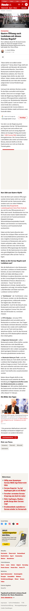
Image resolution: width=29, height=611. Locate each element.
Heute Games (5, 567)
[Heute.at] (5, 5)
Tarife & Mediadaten (14, 603)
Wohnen (18, 576)
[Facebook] (2, 524)
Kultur (13, 565)
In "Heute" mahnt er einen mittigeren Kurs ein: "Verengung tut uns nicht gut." (14, 420)
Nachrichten (5, 556)
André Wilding (11, 50)
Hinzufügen (23, 117)
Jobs (17, 1)
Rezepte (3, 576)
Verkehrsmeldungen (7, 579)
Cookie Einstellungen (6, 608)
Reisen (22, 579)
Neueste (24, 8)
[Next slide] (28, 405)
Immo (11, 1)
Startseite (3, 10)
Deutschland (21, 553)
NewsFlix (24, 1)
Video (2, 581)
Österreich (4, 8)
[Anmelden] (22, 4)
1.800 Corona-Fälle (10, 135)
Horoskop (25, 565)
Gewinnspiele (18, 574)
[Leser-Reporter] (19, 4)
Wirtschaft (19, 445)
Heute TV (22, 567)
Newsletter (10, 558)
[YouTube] (17, 524)
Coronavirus (9, 10)
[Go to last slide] (1, 405)
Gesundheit (10, 576)
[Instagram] (10, 524)
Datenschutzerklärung (7, 605)
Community (18, 556)
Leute (7, 565)
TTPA (22, 603)
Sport (10, 8)
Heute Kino (14, 567)
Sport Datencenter (6, 574)
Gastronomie (5, 448)
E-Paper (5, 1)
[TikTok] (13, 524)
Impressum (4, 603)
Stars (2, 565)
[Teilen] (3, 57)
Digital (19, 565)
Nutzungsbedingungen (21, 605)
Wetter (3, 558)
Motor (17, 579)
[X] (6, 524)
